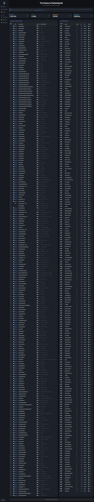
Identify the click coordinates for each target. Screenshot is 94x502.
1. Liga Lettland (21, 348)
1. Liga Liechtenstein (22, 495)
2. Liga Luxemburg (22, 480)
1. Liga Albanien (21, 311)
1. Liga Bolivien (21, 177)
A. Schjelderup (67, 295)
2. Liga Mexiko (21, 153)
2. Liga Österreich (21, 313)
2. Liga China (20, 359)
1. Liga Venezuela (21, 210)
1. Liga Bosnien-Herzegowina (24, 305)
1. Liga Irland (20, 398)
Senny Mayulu (67, 106)
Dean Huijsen (67, 48)
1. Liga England (21, 26)
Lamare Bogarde (68, 424)
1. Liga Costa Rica (21, 339)
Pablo (66, 359)
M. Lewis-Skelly (68, 153)
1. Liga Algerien (21, 266)
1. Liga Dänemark (21, 110)
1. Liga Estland (21, 419)
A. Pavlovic (67, 41)
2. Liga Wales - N (21, 482)
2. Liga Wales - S (21, 486)
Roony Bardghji (68, 415)
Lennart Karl (67, 57)
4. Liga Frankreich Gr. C (22, 216)
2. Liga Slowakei (21, 387)
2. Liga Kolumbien (21, 300)
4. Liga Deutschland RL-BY (23, 78)
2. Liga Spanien (21, 65)
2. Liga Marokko (21, 411)
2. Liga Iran (20, 370)
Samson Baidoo (68, 237)
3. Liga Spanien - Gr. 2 (22, 186)
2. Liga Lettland (21, 465)
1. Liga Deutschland (22, 32)
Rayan (66, 110)
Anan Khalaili (67, 268)
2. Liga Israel (20, 361)
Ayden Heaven (67, 339)
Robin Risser (67, 239)
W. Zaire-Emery (68, 50)
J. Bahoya (67, 228)
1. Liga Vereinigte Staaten (23, 54)
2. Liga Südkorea (21, 281)
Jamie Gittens (67, 119)
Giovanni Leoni (68, 253)
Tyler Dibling (67, 293)
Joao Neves (67, 28)
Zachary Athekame (68, 448)
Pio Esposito (67, 81)
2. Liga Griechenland (22, 283)
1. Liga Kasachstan (22, 277)
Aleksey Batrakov (68, 210)
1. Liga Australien (21, 255)
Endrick (66, 126)
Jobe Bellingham (68, 177)
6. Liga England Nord (22, 402)
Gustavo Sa (67, 230)
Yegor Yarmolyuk (68, 168)
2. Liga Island (20, 471)
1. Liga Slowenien (21, 249)
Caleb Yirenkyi (67, 379)
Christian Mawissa (68, 435)
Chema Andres (67, 484)
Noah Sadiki (67, 175)
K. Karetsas (67, 146)
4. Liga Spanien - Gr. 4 (22, 212)
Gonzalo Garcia (68, 197)
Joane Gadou (67, 315)
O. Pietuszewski (68, 346)
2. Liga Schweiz (21, 236)
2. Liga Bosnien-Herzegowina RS (24, 409)
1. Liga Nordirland (21, 428)
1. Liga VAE (20, 123)
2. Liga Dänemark (21, 242)
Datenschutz (3, 500)
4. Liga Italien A (21, 337)
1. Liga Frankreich (21, 34)
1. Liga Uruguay (21, 194)
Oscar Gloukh (67, 362)
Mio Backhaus (67, 419)
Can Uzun (67, 77)
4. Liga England (21, 294)
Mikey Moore (67, 404)
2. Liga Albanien (21, 417)
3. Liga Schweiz (21, 324)
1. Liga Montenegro (22, 396)
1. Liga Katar (20, 112)
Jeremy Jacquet (68, 61)
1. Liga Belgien (21, 56)
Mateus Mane (67, 353)
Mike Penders (67, 284)
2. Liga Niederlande (22, 233)
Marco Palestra (68, 150)
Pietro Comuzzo (68, 368)
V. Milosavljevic (68, 322)
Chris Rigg (67, 248)
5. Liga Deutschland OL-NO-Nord (24, 99)
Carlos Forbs (67, 433)
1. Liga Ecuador (21, 188)
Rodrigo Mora (67, 117)
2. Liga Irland (20, 478)
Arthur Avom (67, 437)
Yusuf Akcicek (67, 408)
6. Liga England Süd (22, 374)
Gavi (66, 170)
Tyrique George (68, 337)
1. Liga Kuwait (21, 151)
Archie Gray (67, 135)
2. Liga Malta (20, 443)
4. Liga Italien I (21, 318)
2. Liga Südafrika (21, 413)
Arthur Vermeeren (68, 279)
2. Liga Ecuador (21, 307)
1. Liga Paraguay (21, 147)
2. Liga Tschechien (22, 309)
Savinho (66, 88)
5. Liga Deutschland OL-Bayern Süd (25, 91)
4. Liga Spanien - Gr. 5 (22, 244)
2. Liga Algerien (21, 400)
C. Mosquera (67, 121)
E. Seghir (66, 304)
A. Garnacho (67, 199)
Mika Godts (67, 137)
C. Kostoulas (67, 255)
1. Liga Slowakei (21, 201)
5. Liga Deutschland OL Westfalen (25, 104)
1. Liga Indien (20, 378)
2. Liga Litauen (21, 441)
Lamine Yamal (67, 26)
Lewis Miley (67, 250)
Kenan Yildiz (67, 44)
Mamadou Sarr (67, 246)
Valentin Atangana (68, 426)
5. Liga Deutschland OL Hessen (24, 97)
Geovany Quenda (68, 86)
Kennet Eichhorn (68, 357)
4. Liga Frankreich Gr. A (22, 272)
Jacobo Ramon (68, 264)
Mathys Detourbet (68, 468)
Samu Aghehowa (68, 79)
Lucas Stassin (67, 428)
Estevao (66, 37)
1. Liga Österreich (21, 121)
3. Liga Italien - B (21, 199)
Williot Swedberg (68, 417)
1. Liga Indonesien (21, 192)
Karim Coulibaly (68, 213)
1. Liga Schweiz (21, 117)
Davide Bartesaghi (68, 273)
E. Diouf (66, 206)
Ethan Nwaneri (68, 104)
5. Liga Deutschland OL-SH (23, 489)
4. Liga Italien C (21, 279)
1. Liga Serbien (21, 132)
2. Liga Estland (21, 458)
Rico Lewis (67, 164)
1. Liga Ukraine (21, 119)
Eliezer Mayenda (68, 397)
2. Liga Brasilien (21, 136)
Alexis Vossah (67, 475)
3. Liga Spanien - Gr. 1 (22, 203)
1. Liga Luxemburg (21, 454)
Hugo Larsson (67, 159)
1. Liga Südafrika (21, 240)
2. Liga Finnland (21, 445)
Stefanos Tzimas (68, 306)
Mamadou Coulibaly (68, 473)
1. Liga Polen (20, 127)
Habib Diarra (67, 157)
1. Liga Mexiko (21, 52)
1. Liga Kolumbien (21, 171)
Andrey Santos (67, 97)
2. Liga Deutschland (22, 58)
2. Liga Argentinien (22, 264)
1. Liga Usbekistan (21, 181)
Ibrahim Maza (67, 101)
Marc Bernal (67, 193)
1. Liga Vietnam (21, 166)
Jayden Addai (67, 324)
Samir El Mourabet (68, 388)
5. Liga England (21, 357)
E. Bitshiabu (67, 413)
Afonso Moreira (68, 313)
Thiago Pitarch (68, 344)
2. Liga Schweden (21, 303)
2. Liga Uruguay (21, 335)
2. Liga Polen (20, 268)
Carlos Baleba (67, 59)
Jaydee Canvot (68, 342)
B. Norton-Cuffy (68, 395)
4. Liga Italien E (21, 253)
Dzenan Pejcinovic (68, 422)
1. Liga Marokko (21, 220)
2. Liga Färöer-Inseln (22, 491)
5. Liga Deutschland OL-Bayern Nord (25, 86)
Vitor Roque (67, 128)
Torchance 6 (40, 9)
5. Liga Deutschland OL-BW (23, 82)
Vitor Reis (67, 190)
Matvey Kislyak (68, 317)
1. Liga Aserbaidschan (22, 184)
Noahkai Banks (68, 288)
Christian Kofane (68, 115)
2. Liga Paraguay (21, 389)
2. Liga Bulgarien (21, 365)
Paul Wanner (67, 488)
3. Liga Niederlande (22, 426)
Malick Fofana (67, 173)
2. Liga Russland (21, 173)
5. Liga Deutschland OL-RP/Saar (24, 476)
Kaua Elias (67, 491)
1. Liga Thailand (21, 168)
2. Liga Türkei (21, 160)
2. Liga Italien (20, 67)
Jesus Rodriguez (68, 195)
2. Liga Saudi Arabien (22, 270)
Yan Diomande (67, 35)
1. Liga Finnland (21, 363)
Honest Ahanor (68, 259)
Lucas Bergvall (68, 99)
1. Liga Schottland (21, 114)
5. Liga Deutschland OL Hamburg (24, 101)
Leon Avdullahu (68, 244)
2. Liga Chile (20, 292)
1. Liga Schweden (21, 140)
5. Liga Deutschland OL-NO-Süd (24, 88)
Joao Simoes (67, 464)
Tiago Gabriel (67, 462)
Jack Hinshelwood (68, 286)
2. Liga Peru (20, 346)
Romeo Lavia (67, 219)
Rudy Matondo (67, 477)
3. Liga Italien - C (21, 218)
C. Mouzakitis (67, 453)
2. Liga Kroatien (21, 372)
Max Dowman (67, 348)
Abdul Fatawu (67, 302)
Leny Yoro (67, 64)
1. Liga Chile (20, 162)
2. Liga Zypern (21, 385)
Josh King (67, 326)
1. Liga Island (20, 406)
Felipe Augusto (68, 442)
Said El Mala (67, 148)
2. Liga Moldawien (21, 469)
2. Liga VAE (20, 329)
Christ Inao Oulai (68, 270)
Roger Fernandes (68, 277)
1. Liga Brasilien (21, 41)
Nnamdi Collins (68, 308)
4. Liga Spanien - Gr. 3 (22, 229)
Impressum (3, 499)
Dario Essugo (67, 393)
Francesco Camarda (69, 486)
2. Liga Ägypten (21, 437)
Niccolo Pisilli (67, 333)
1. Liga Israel (20, 164)
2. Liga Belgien (21, 205)
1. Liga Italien (20, 30)
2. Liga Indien (20, 439)
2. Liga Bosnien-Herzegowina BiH (24, 404)
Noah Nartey (67, 455)
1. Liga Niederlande (22, 47)
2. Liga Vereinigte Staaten (23, 246)
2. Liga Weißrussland (22, 432)
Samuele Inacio (68, 466)
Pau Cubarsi (67, 39)
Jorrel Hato (67, 144)
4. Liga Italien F (21, 331)
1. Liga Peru (20, 227)
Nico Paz (66, 46)
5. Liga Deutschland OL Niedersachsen (26, 95)
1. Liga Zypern (21, 175)
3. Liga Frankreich (21, 238)
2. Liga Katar (20, 316)
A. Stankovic (67, 166)
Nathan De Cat (67, 215)
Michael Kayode (68, 139)
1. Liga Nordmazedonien (23, 391)
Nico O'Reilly (67, 75)
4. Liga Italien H (21, 350)
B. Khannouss (67, 130)
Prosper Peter (67, 482)
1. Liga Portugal (21, 39)
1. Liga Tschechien (22, 125)
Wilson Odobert (68, 299)
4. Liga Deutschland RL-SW (23, 73)
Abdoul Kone (67, 457)
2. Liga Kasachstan (22, 393)
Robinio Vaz (67, 384)
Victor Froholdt (68, 186)
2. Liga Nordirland (21, 473)
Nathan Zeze (67, 364)
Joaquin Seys (67, 451)
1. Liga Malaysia (21, 149)
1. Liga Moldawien (21, 376)
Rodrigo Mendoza (68, 328)
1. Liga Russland (21, 45)
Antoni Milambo (68, 297)
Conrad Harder (68, 319)
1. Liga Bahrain (21, 214)
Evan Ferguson (68, 226)
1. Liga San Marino (21, 484)
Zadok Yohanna (68, 382)
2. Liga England (21, 37)
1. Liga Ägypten (21, 259)
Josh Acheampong (68, 257)
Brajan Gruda (67, 204)
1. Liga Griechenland (22, 108)
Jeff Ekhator (67, 377)
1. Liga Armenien (21, 322)
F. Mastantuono (68, 84)
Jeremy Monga (68, 471)
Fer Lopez (67, 406)
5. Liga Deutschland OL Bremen (24, 493)
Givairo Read (67, 235)
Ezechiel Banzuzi (68, 366)
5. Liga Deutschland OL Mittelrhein (25, 106)
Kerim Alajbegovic (68, 266)
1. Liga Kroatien (21, 134)
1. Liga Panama (21, 285)
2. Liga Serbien (21, 298)
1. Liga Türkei (20, 43)
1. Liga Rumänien (21, 145)
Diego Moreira (67, 233)
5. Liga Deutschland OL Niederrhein (25, 93)
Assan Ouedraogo (68, 208)
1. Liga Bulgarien (21, 138)
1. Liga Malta (20, 333)
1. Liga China (20, 179)
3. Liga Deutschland (22, 71)
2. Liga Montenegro (22, 452)
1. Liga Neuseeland (22, 424)
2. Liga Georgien (21, 430)
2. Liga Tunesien (21, 447)
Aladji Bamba (67, 386)
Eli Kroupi (66, 108)
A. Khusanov (67, 124)
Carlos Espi (67, 335)
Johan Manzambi (68, 70)
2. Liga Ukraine (21, 296)
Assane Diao (67, 184)
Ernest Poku (67, 224)
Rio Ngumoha (67, 355)
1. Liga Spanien (21, 28)
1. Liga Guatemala (21, 231)
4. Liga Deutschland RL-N (23, 84)
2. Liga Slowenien (21, 415)
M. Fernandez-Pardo (69, 179)
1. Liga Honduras (21, 225)
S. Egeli (66, 375)
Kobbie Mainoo (68, 68)
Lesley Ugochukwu (68, 275)
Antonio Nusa (67, 155)
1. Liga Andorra (21, 383)
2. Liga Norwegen (21, 290)
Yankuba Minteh (68, 95)
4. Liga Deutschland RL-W (23, 80)
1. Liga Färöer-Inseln (22, 463)
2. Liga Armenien (21, 456)
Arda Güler (67, 30)
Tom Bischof (67, 90)
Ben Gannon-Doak (68, 399)
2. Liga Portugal (21, 190)
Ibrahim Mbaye (68, 188)
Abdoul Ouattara (68, 446)
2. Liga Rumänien (21, 326)
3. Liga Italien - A (21, 257)
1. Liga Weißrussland (22, 320)
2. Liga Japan (21, 223)
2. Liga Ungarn (21, 352)
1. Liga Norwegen (21, 130)
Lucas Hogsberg (68, 444)
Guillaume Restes (68, 373)
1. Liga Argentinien (22, 60)
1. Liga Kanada (21, 251)
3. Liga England (21, 69)
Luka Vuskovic (67, 55)
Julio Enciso (67, 217)
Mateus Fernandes (68, 66)
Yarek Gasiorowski (68, 402)
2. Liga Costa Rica (21, 450)
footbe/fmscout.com (38, 10)
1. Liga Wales (20, 467)
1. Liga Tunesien (21, 344)
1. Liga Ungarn (21, 158)
